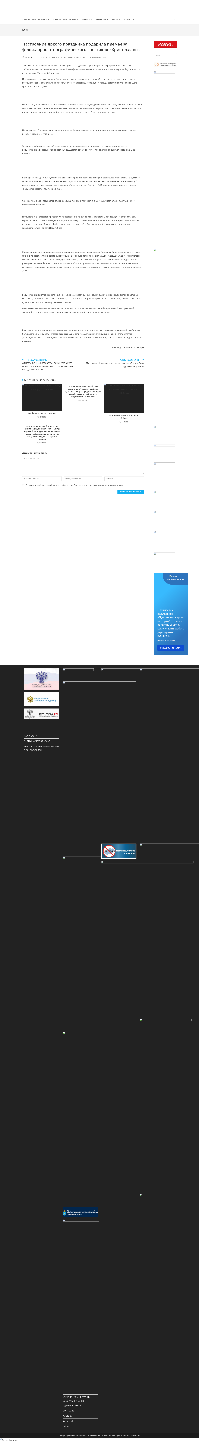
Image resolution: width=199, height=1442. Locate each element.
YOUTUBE (67, 1415)
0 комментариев (99, 58)
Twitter (66, 1426)
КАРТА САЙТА (30, 735)
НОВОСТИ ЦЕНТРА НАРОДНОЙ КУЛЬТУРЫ (68, 58)
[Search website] (174, 20)
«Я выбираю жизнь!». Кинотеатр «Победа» (124, 416)
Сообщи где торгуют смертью (42, 413)
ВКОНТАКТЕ (68, 1410)
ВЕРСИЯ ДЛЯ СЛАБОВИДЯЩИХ (165, 44)
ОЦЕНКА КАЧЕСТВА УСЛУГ (37, 741)
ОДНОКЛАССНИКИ (72, 1405)
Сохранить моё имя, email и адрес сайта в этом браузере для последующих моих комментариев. (74, 485)
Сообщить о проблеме (171, 648)
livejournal (68, 1421)
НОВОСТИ (44, 58)
